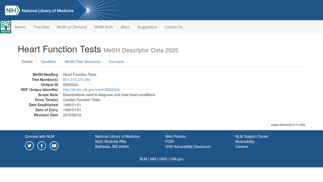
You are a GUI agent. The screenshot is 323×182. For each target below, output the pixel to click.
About (125, 26)
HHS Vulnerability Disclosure (187, 146)
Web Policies (175, 136)
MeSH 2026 (103, 26)
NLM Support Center (251, 136)
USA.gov (176, 158)
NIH (153, 158)
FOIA (169, 141)
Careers (241, 146)
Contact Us (173, 26)
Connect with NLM (39, 136)
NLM (143, 158)
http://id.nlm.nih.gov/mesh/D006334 (91, 89)
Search (20, 26)
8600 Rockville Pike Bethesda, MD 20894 (112, 144)
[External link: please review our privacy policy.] (29, 145)
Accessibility (245, 141)
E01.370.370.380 (77, 79)
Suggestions (147, 26)
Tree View (41, 26)
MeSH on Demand (72, 26)
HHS (163, 158)
